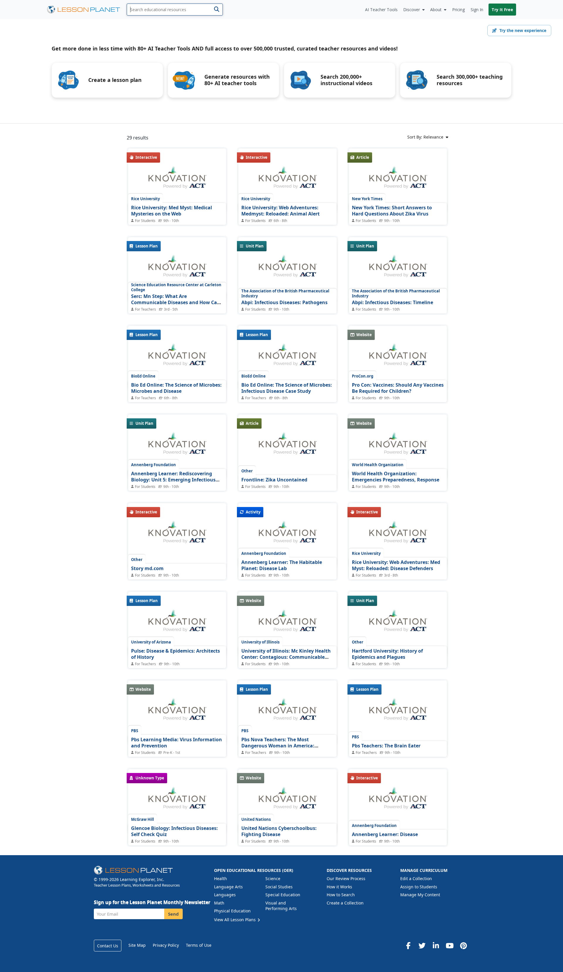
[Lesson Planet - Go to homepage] (87, 9)
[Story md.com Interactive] (177, 535)
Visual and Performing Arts (281, 906)
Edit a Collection (416, 878)
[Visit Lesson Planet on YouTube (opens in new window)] (449, 945)
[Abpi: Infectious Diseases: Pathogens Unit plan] (287, 269)
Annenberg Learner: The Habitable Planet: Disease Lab (281, 565)
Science (272, 878)
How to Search (341, 894)
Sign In (477, 9)
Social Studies (279, 887)
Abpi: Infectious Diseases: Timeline (392, 302)
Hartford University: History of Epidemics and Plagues (387, 654)
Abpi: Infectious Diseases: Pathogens (284, 302)
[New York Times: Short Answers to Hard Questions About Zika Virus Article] (397, 180)
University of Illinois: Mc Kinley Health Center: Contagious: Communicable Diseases (286, 657)
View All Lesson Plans (235, 919)
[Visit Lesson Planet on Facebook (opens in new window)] (408, 945)
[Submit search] (216, 10)
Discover (411, 9)
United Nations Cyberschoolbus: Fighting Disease (279, 831)
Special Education (282, 894)
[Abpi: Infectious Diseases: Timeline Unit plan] (397, 269)
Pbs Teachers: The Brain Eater (386, 745)
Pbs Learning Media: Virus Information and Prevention (176, 742)
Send (173, 914)
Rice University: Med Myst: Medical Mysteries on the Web (171, 210)
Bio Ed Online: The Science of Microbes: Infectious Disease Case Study (286, 388)
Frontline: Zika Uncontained (274, 479)
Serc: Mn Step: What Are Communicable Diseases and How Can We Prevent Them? (175, 302)
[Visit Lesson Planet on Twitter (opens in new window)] (422, 945)
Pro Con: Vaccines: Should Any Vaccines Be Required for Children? (398, 388)
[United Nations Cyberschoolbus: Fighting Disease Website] (287, 801)
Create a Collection (345, 903)
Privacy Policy (166, 945)
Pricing (458, 9)
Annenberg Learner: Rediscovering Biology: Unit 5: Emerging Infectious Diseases (173, 479)
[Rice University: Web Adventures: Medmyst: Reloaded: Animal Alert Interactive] (287, 180)
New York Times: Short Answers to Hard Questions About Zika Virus (392, 210)
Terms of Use (198, 945)
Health (220, 878)
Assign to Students (418, 887)
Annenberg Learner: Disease (385, 834)
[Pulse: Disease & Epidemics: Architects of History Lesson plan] (177, 623)
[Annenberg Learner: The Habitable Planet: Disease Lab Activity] (287, 535)
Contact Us (107, 946)
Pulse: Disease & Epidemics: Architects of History (175, 654)
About (436, 9)
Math (219, 903)
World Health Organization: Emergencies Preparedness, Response (395, 476)
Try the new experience (522, 30)
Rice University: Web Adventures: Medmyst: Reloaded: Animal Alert (280, 210)
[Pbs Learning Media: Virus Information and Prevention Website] (177, 712)
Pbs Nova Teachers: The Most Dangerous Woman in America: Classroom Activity (277, 745)
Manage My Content (420, 894)
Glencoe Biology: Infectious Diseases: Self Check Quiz (174, 831)
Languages (225, 894)
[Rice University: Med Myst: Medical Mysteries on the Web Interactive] (177, 180)
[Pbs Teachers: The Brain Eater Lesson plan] (397, 712)
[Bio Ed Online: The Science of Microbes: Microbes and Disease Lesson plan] (177, 357)
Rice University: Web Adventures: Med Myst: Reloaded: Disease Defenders (396, 565)
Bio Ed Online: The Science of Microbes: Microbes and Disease (176, 388)
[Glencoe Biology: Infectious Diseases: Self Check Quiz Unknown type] (177, 801)
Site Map (137, 945)
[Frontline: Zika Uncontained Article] (287, 446)
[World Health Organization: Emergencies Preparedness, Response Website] (397, 446)
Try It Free (502, 9)
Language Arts (228, 887)
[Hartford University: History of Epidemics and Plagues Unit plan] (397, 623)
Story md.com (147, 568)
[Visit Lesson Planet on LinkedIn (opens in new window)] (436, 945)
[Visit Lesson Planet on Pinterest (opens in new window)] (463, 945)
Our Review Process (346, 878)
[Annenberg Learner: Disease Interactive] (397, 801)
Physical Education (232, 911)
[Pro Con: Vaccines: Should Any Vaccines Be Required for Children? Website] (397, 357)
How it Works (339, 887)
